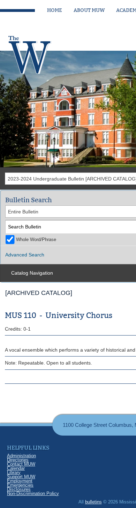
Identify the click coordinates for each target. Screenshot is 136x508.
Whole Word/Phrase (36, 239)
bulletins (93, 502)
